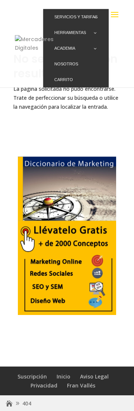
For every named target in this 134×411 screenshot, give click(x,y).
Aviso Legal (94, 376)
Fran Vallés (81, 385)
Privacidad (44, 385)
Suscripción (32, 376)
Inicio (63, 376)
